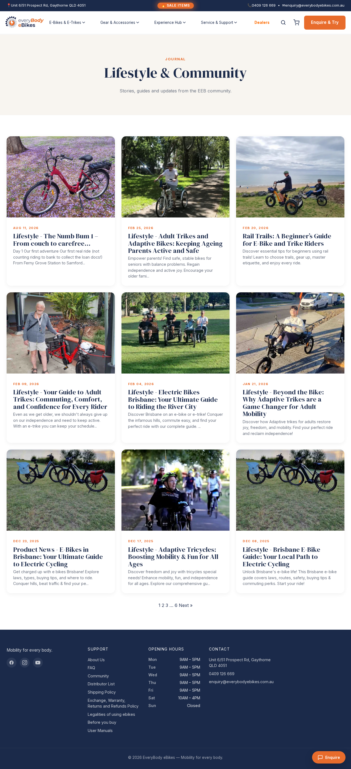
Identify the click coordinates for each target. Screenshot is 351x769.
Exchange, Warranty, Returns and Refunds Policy (113, 703)
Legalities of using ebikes (111, 714)
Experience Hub (168, 22)
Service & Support (217, 22)
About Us (96, 659)
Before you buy (102, 722)
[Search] (283, 22)
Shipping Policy (102, 692)
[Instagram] (25, 663)
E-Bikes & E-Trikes (65, 22)
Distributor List (101, 684)
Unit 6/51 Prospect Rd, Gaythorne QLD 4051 (240, 662)
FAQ (91, 667)
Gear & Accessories (117, 22)
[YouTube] (38, 663)
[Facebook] (11, 663)
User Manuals (100, 730)
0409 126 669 (221, 673)
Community (98, 676)
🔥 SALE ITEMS (175, 5)
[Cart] (296, 22)
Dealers (262, 22)
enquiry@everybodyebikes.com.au (241, 681)
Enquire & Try (325, 22)
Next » (186, 605)
